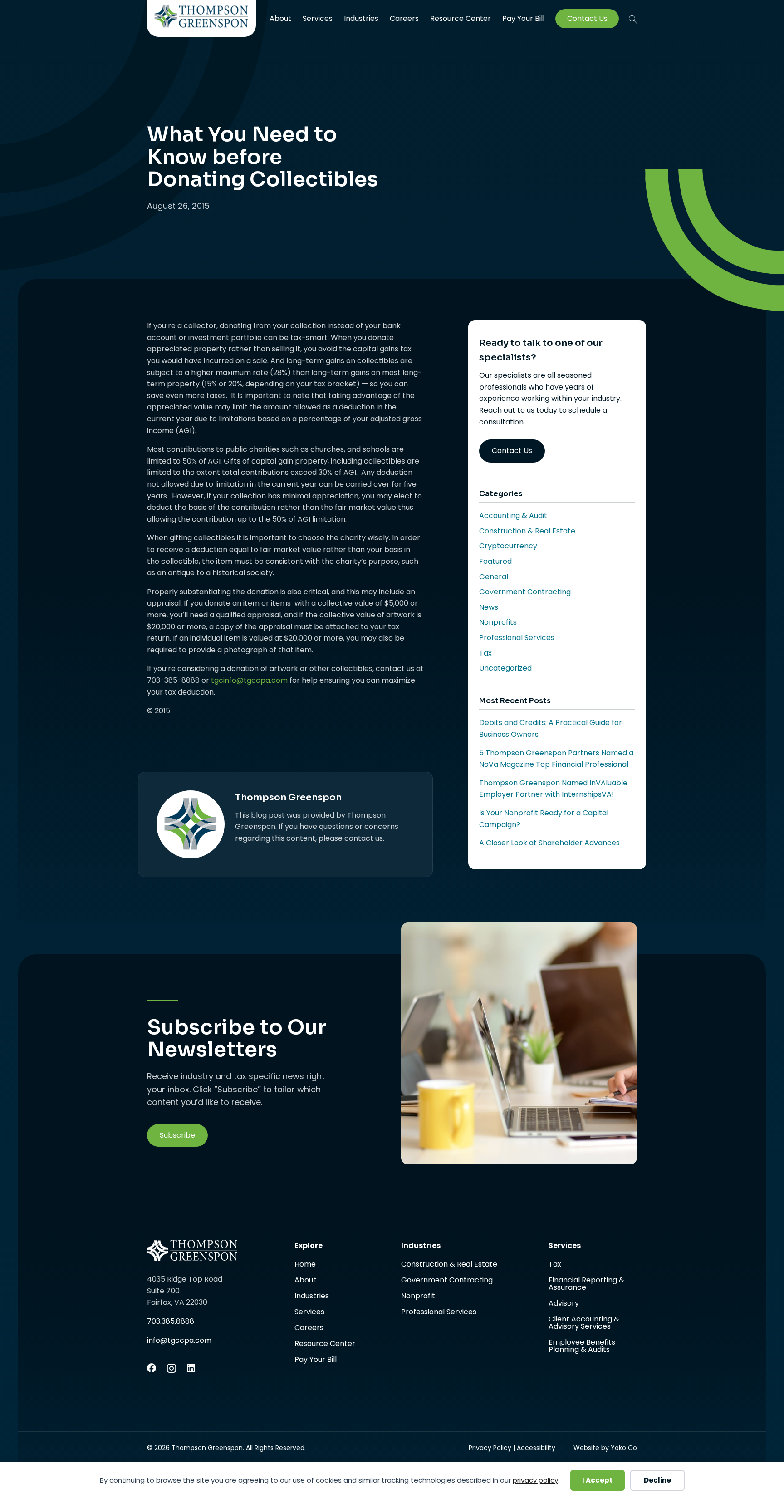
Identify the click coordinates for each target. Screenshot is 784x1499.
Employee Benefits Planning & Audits (582, 1346)
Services (318, 18)
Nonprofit (418, 1296)
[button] (633, 19)
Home (305, 1265)
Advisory (564, 1304)
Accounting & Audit (513, 515)
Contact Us (587, 18)
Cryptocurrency (508, 546)
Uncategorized (505, 668)
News (488, 607)
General (493, 577)
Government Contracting (525, 592)
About (280, 18)
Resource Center (460, 18)
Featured (495, 561)
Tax (485, 653)
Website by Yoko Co (605, 1447)
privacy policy (535, 1480)
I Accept (597, 1480)
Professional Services (516, 637)
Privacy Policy (490, 1448)
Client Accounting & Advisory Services (584, 1323)
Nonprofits (498, 622)
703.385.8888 (170, 1321)
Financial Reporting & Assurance (586, 1284)
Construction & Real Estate (527, 531)
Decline (657, 1480)
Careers (404, 18)
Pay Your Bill (523, 18)
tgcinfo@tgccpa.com (249, 680)
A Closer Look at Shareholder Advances (549, 843)
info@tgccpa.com (179, 1340)
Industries (361, 18)
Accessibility (536, 1448)
